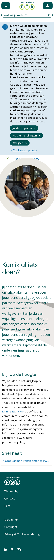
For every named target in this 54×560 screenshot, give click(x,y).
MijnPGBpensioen (13, 411)
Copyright (10, 527)
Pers (7, 506)
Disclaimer (11, 519)
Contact (9, 498)
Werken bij (11, 491)
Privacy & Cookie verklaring (22, 534)
